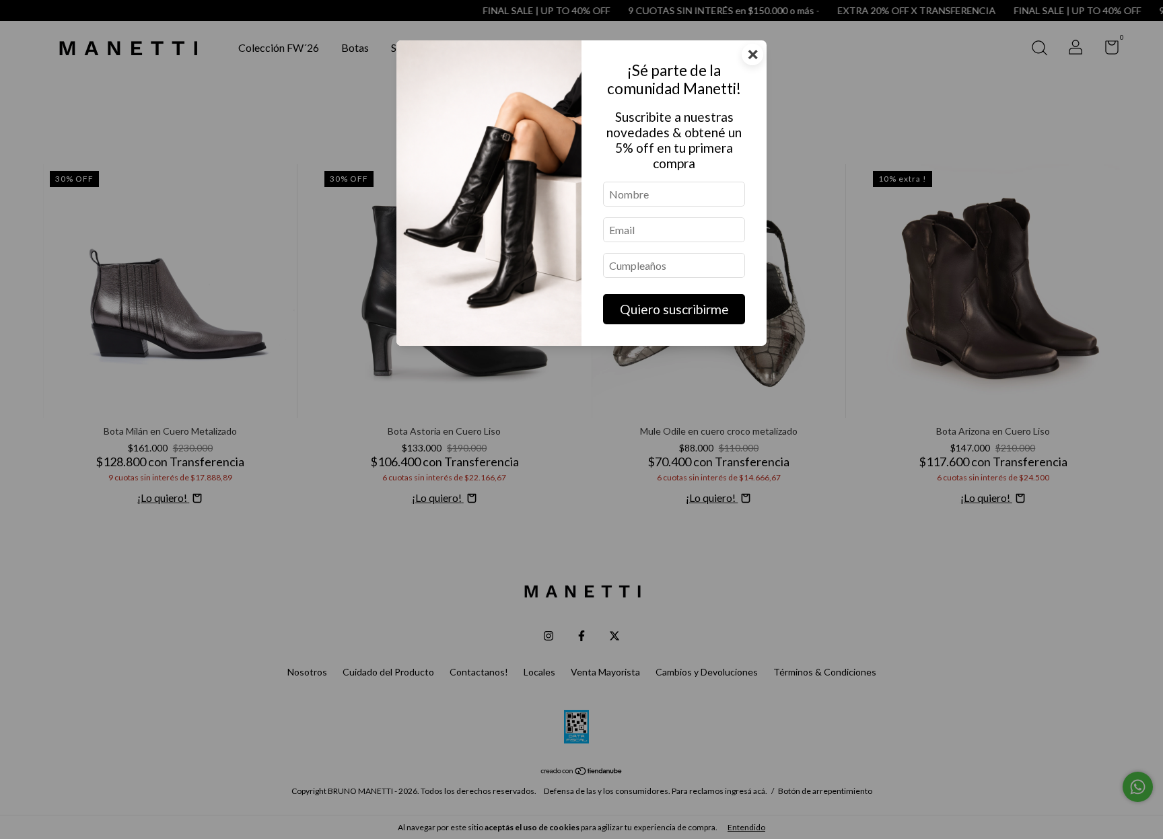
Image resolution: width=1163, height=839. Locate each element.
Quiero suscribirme (674, 309)
